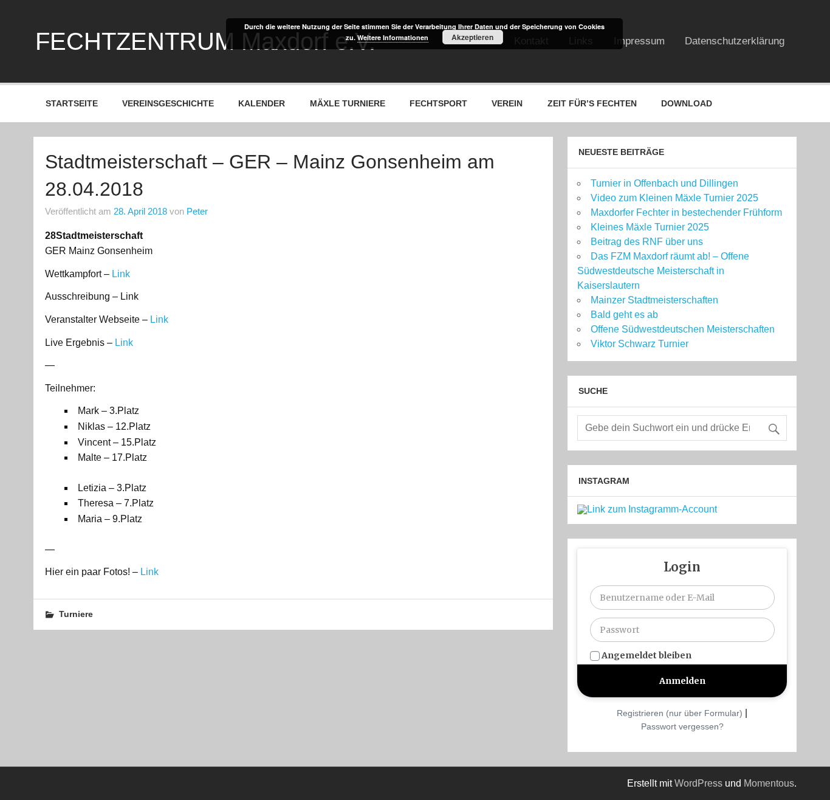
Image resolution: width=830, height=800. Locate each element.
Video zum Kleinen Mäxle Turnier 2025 (674, 198)
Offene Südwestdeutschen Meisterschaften (683, 329)
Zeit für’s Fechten (592, 103)
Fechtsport (438, 103)
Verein (507, 103)
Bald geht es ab (624, 314)
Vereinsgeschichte (168, 103)
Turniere (76, 614)
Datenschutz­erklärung (734, 41)
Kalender (261, 103)
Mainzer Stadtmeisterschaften (654, 300)
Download (686, 103)
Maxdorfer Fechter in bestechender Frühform (686, 212)
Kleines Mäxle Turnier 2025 (650, 227)
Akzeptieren (472, 37)
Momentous (769, 783)
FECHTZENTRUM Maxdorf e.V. (205, 41)
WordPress (698, 783)
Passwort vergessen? (682, 726)
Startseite (72, 103)
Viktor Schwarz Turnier (639, 344)
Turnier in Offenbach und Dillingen (664, 183)
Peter (197, 211)
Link (121, 274)
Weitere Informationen (392, 37)
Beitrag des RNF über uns (647, 241)
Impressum (639, 41)
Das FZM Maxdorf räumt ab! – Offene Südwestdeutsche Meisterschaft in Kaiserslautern (663, 271)
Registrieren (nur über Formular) (680, 713)
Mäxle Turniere (347, 103)
